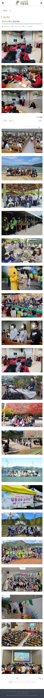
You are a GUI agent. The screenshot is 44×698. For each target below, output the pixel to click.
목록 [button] (40, 678)
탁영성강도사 (6, 26)
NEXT (11, 120)
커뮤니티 (5, 10)
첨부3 (30, 26)
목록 (40, 120)
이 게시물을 (39, 117)
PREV (5, 120)
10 (33, 682)
